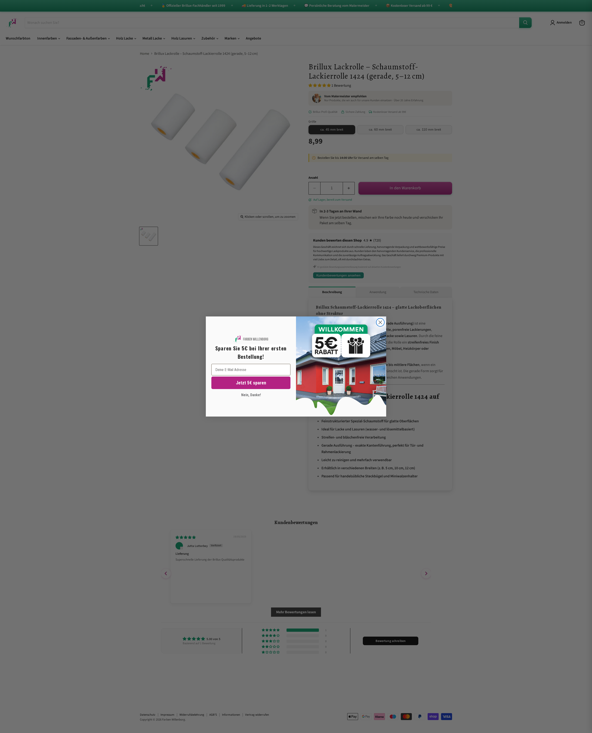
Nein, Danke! (251, 395)
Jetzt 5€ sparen (251, 383)
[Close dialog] (380, 322)
